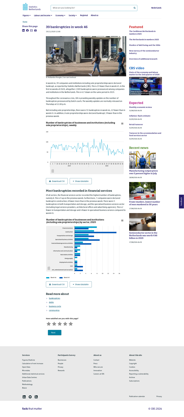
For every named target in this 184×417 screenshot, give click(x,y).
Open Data (26, 367)
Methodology (27, 384)
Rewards (61, 370)
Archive (132, 377)
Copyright (133, 363)
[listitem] (23, 30)
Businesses (62, 360)
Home (25, 22)
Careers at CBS (99, 374)
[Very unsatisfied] (48, 323)
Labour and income (42, 16)
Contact (96, 360)
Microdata (26, 370)
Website (132, 360)
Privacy (60, 367)
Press (96, 363)
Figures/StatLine (28, 360)
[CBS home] (34, 6)
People (60, 363)
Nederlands (156, 8)
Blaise (24, 388)
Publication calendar (137, 396)
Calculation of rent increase (32, 363)
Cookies (132, 367)
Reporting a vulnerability (138, 374)
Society (72, 16)
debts (51, 303)
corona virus (54, 311)
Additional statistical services (33, 374)
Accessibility (134, 370)
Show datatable (82, 181)
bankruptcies (54, 299)
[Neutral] (59, 323)
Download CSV (58, 181)
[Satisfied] (65, 323)
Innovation (98, 370)
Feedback (181, 201)
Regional (84, 16)
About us (94, 16)
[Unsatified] (54, 323)
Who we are (98, 367)
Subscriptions (134, 381)
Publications (27, 381)
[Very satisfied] (70, 323)
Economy (60, 16)
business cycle (55, 307)
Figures (26, 16)
